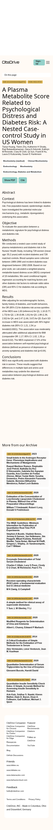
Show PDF (9, 180)
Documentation (13, 745)
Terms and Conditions (16, 799)
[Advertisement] (26, 27)
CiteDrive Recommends (33, 727)
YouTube (31, 745)
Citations (31, 731)
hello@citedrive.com (15, 791)
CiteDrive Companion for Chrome (16, 727)
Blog (8, 750)
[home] (10, 63)
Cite (23, 180)
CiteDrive (31, 740)
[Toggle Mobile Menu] (48, 62)
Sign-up (38, 62)
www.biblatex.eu (13, 770)
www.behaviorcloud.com (17, 780)
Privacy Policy (34, 799)
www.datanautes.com (16, 775)
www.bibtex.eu (13, 765)
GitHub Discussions (15, 755)
